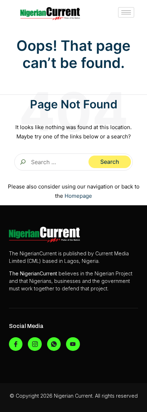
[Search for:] (73, 162)
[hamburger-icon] (126, 12)
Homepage (78, 195)
